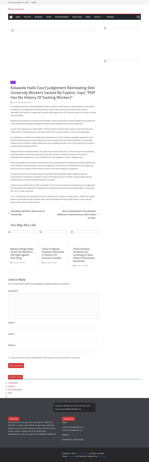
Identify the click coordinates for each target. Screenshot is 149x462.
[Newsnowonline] (11, 17)
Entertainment (62, 17)
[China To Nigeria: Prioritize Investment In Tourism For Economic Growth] (53, 232)
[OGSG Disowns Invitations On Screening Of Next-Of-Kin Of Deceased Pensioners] (85, 232)
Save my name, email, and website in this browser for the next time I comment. (45, 357)
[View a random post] (138, 17)
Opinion (110, 17)
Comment (13, 291)
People (97, 17)
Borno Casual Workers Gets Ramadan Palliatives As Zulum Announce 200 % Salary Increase (76, 214)
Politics (27, 17)
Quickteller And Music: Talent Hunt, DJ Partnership (27, 213)
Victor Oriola (27, 102)
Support (11, 386)
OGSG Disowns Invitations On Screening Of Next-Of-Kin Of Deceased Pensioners (83, 255)
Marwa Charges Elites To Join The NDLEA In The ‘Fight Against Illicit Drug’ (22, 253)
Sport (48, 17)
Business (38, 17)
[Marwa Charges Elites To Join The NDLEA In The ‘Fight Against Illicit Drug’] (22, 232)
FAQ (10, 393)
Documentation (15, 389)
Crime (87, 17)
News (18, 17)
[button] (101, 17)
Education (77, 17)
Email (11, 334)
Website (11, 345)
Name (11, 322)
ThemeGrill (13, 383)
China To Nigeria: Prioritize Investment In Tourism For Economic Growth (53, 253)
